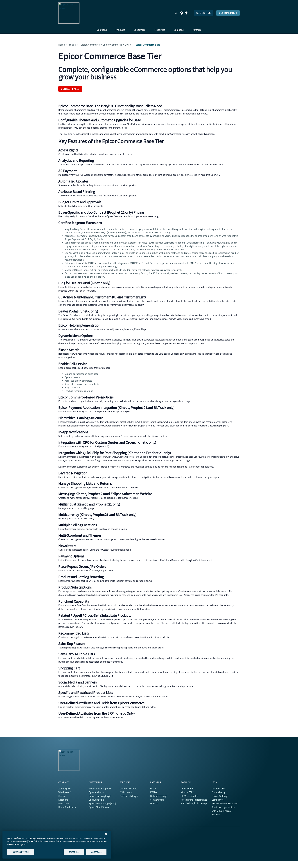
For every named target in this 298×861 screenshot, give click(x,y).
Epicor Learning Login (100, 796)
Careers (62, 796)
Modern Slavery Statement (225, 803)
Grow (153, 788)
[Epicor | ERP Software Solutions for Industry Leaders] (68, 13)
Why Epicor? (64, 792)
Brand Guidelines (67, 807)
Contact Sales (70, 88)
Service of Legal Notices (223, 807)
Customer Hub (228, 13)
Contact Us (203, 13)
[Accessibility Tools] (186, 13)
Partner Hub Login (129, 796)
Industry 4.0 (187, 788)
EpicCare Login (96, 792)
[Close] (106, 834)
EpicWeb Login (96, 799)
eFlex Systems (157, 799)
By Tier (128, 44)
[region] (56, 845)
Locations (63, 799)
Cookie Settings (220, 796)
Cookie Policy (33, 841)
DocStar (154, 803)
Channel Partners (128, 788)
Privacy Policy (218, 792)
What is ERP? (187, 792)
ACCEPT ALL (96, 852)
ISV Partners (126, 792)
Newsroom (63, 803)
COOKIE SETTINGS (21, 852)
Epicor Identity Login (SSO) (102, 803)
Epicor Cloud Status (99, 807)
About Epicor (64, 788)
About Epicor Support (100, 788)
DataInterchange (158, 796)
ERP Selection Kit (189, 796)
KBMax (153, 792)
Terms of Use (218, 788)
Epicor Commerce (112, 44)
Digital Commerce (90, 44)
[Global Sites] (181, 13)
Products (73, 44)
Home (61, 44)
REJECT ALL (74, 852)
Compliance (218, 799)
